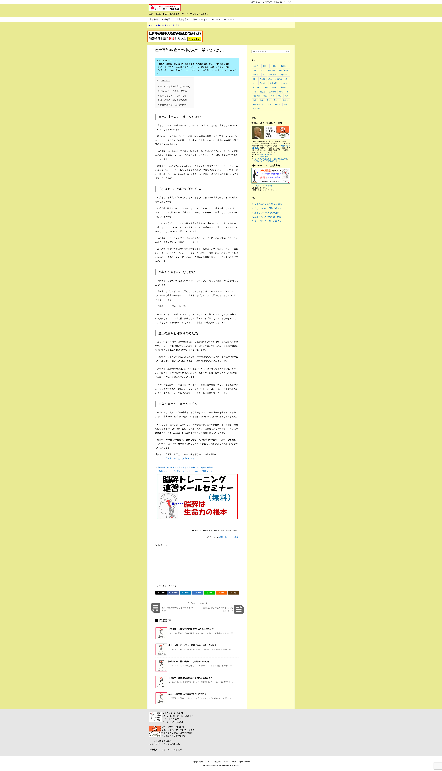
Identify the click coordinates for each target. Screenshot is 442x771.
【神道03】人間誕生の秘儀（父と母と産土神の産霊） (191, 629)
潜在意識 (278, 79)
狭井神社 (283, 87)
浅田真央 (271, 70)
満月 (254, 79)
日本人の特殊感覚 (261, 157)
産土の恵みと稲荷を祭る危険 (172, 100)
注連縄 (273, 66)
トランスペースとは (173, 722)
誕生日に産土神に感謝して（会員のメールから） (189, 661)
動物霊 (216, 531)
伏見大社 (208, 531)
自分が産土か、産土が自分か (172, 104)
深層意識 (272, 75)
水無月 (255, 66)
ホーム (152, 25)
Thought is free (234, 765)
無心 (285, 83)
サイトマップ (267, 2)
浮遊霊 (255, 75)
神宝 (279, 96)
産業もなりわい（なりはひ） (172, 95)
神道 (269, 104)
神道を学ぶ (164, 25)
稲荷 (235, 531)
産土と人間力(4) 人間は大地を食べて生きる (187, 694)
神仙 (265, 96)
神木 (286, 96)
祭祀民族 (256, 109)
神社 (269, 100)
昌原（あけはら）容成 (171, 749)
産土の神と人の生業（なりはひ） (174, 86)
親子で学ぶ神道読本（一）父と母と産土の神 (271, 159)
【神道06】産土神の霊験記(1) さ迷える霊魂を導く (190, 678)
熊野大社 (256, 87)
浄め (254, 70)
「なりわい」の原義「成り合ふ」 (174, 91)
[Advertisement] (174, 563)
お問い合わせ (255, 2)
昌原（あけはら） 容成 (228, 537)
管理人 (276, 2)
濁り (287, 79)
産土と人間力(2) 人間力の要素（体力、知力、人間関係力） (194, 645)
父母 (266, 87)
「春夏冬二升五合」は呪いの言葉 (179, 458)
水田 (264, 66)
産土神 (228, 531)
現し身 (262, 92)
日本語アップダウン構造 (174, 736)
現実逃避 (272, 92)
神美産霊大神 (258, 104)
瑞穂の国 (256, 96)
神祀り (276, 100)
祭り (286, 104)
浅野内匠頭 (283, 70)
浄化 (262, 70)
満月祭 (262, 79)
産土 (222, 531)
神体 (272, 96)
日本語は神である (264, 154)
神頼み (277, 104)
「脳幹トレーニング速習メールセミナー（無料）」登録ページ (184, 471)
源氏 (270, 79)
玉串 (254, 92)
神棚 (254, 100)
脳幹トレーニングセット (263, 186)
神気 (261, 100)
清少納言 (283, 75)
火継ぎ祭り (274, 83)
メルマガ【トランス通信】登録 (165, 744)
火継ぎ (262, 83)
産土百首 (176, 25)
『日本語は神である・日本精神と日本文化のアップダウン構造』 (185, 467)
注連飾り (283, 66)
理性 (281, 92)
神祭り (285, 100)
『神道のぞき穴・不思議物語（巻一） (267, 161)
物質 (274, 87)
